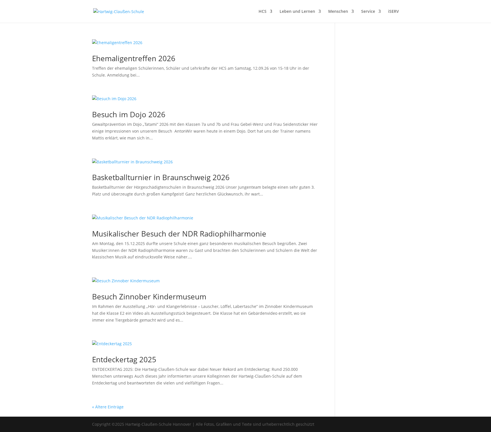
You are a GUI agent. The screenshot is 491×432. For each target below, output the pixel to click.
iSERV (393, 11)
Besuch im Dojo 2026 (128, 114)
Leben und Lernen (297, 11)
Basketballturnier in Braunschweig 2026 (161, 177)
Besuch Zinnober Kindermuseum (149, 296)
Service (368, 11)
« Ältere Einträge (108, 407)
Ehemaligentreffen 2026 (133, 58)
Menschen (338, 11)
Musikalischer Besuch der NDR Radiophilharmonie (179, 234)
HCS (263, 11)
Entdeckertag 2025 (124, 359)
